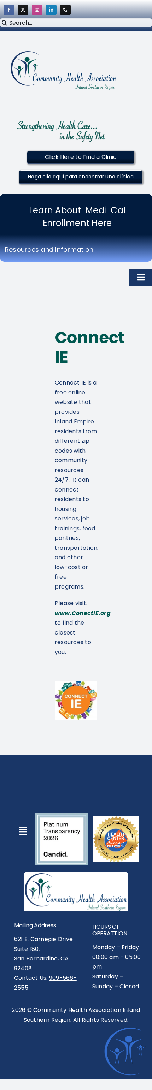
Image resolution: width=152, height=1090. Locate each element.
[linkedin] (51, 10)
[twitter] (23, 10)
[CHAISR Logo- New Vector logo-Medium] (76, 876)
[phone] (65, 10)
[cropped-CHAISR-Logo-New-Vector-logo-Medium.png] (64, 54)
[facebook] (9, 10)
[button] (80, 157)
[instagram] (37, 10)
